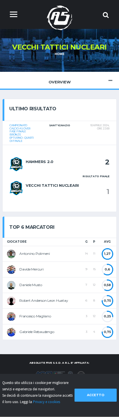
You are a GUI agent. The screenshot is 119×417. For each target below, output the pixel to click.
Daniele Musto (30, 285)
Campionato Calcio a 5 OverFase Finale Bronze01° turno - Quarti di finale (22, 133)
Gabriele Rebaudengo (36, 332)
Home (59, 54)
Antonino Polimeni (34, 253)
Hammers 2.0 (39, 161)
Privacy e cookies (46, 401)
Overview (60, 82)
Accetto (95, 395)
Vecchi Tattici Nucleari (52, 185)
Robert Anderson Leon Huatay (43, 300)
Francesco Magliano (35, 316)
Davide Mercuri (31, 269)
